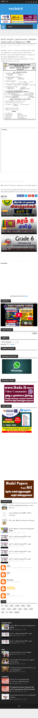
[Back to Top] (19, 706)
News (3, 612)
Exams (6, 605)
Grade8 (25, 609)
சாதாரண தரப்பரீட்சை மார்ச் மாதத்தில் (20, 652)
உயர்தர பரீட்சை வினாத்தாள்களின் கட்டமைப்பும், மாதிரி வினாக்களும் (19, 680)
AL (2, 605)
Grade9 (31, 609)
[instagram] (29, 2)
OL (6, 612)
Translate (12, 344)
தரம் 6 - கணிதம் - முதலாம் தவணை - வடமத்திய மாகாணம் (17, 231)
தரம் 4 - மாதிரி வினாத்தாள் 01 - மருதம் (20, 559)
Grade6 (3, 47)
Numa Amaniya (10, 580)
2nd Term (5, 210)
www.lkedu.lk (16, 8)
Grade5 (9, 609)
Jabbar (8, 594)
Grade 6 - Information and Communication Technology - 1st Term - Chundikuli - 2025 (18, 248)
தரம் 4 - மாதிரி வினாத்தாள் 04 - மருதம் (20, 536)
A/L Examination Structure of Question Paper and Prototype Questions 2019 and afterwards (22, 688)
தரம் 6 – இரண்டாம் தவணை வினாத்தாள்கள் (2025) (15, 214)
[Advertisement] (19, 454)
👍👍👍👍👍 (10, 587)
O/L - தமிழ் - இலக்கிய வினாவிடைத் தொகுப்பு (22, 520)
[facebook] (26, 2)
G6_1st (4, 228)
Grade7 (20, 609)
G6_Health (23, 45)
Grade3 (28, 605)
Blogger (26, 296)
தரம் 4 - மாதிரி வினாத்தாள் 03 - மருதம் (20, 544)
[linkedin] (31, 2)
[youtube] (36, 2)
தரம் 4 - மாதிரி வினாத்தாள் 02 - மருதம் (20, 551)
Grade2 (23, 605)
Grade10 (17, 605)
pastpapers (16, 612)
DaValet (8, 566)
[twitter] (34, 2)
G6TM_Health (30, 45)
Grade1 (11, 605)
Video (11, 612)
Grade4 (3, 609)
